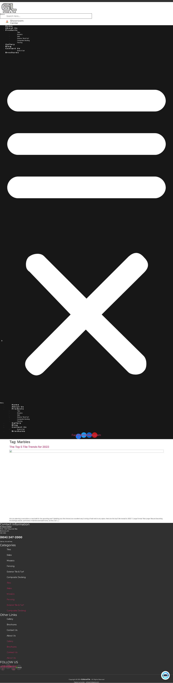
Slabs (9, 555)
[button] (86, 229)
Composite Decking (23, 40)
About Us (11, 28)
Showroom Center (17, 21)
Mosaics (19, 34)
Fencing (19, 42)
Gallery (10, 44)
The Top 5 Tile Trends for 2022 (29, 446)
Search (2, 14)
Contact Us (12, 48)
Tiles (18, 32)
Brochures (12, 52)
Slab (18, 36)
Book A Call (20, 50)
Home (9, 26)
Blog (8, 46)
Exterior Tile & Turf (23, 38)
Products (11, 30)
